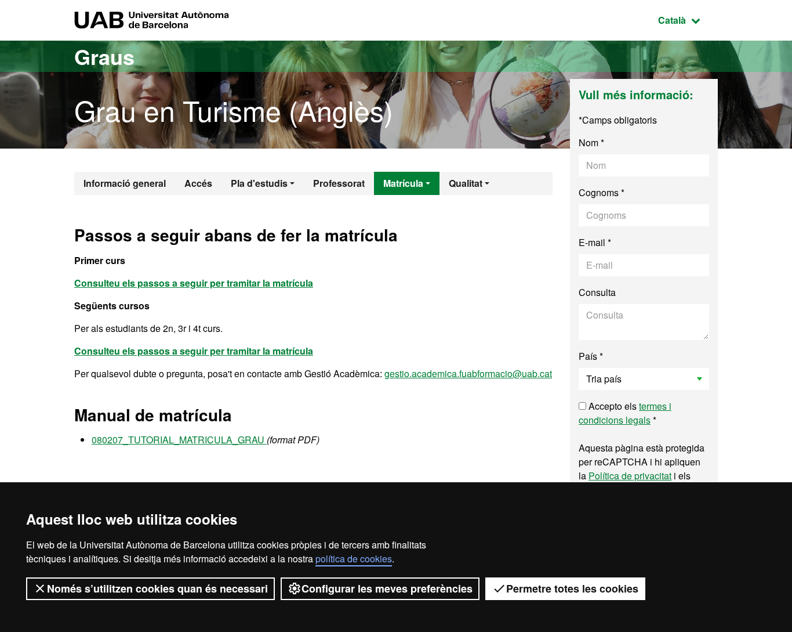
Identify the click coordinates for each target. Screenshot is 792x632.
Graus (104, 56)
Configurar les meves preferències (387, 588)
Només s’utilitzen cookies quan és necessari (157, 588)
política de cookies (353, 558)
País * (591, 356)
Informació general (124, 183)
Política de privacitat (629, 475)
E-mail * (595, 242)
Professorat (339, 183)
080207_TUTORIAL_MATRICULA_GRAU (179, 439)
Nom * (591, 142)
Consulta (597, 292)
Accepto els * (625, 413)
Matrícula (403, 183)
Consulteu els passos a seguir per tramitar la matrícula (193, 350)
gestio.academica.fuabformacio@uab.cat (468, 373)
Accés (198, 183)
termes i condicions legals (625, 413)
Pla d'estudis (259, 183)
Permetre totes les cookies (572, 588)
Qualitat (465, 183)
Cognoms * (601, 192)
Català (688, 20)
